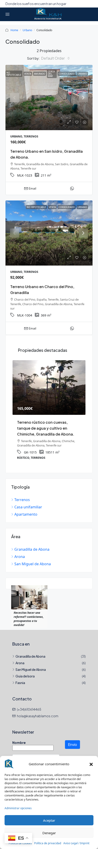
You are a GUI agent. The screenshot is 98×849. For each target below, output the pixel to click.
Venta (27, 73)
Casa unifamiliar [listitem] (28, 506)
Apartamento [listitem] (25, 514)
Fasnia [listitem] (20, 683)
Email (32, 188)
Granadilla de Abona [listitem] (31, 549)
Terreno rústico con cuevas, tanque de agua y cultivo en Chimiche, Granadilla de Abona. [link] (45, 428)
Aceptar (49, 820)
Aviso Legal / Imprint (76, 843)
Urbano (27, 30)
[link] (49, 97)
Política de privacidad (47, 843)
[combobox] (55, 58)
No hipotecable (13, 73)
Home (14, 30)
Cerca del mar (51, 74)
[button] (91, 764)
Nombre (19, 742)
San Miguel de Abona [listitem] (32, 563)
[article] (49, 413)
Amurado (39, 73)
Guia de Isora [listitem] (25, 676)
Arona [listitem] (19, 556)
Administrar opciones (18, 808)
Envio (72, 744)
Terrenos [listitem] (22, 499)
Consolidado (67, 73)
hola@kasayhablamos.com (37, 716)
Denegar (49, 833)
